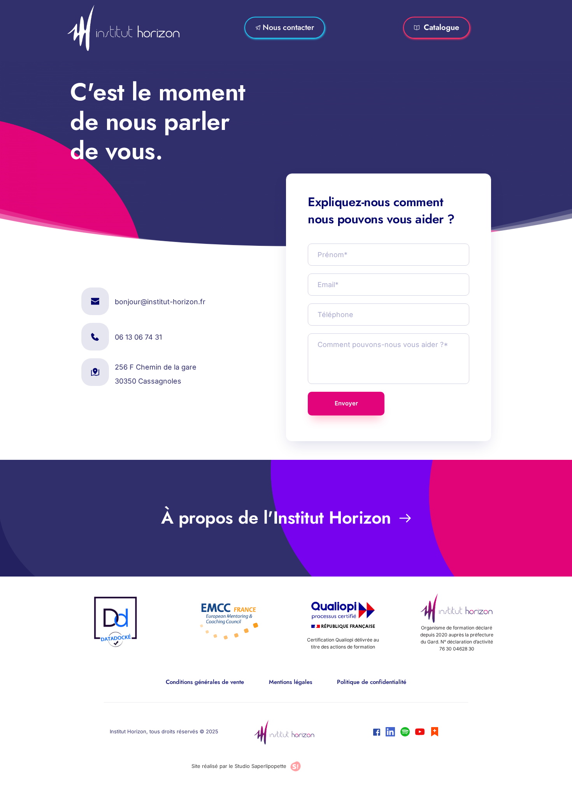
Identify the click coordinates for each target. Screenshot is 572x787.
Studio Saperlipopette (260, 766)
